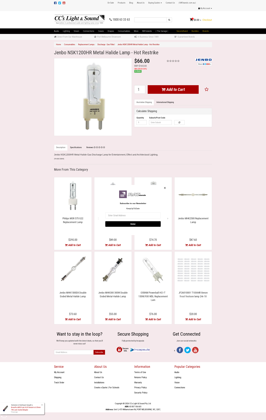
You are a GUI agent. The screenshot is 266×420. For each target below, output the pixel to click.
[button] (206, 89)
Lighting (66, 31)
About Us (140, 3)
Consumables (124, 31)
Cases (101, 31)
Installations (99, 382)
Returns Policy (140, 377)
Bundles (195, 31)
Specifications (76, 147)
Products (121, 3)
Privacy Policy (140, 387)
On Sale (111, 3)
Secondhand (182, 31)
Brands (206, 31)
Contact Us (170, 3)
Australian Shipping (144, 102)
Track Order (59, 382)
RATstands (147, 31)
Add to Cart (175, 89)
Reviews (90, 147)
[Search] (169, 19)
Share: (200, 64)
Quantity (140, 117)
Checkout (207, 19)
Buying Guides (154, 3)
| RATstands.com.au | (187, 3)
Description (60, 147)
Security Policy (140, 392)
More (136, 31)
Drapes (111, 31)
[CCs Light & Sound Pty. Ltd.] (79, 19)
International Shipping (165, 102)
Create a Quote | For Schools (106, 387)
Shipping (57, 377)
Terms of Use (140, 372)
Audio (56, 31)
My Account (59, 372)
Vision (76, 31)
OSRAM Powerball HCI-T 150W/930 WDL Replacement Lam (153, 296)
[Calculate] (179, 122)
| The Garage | (162, 31)
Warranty (138, 382)
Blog (131, 3)
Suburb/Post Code (157, 117)
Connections (88, 31)
